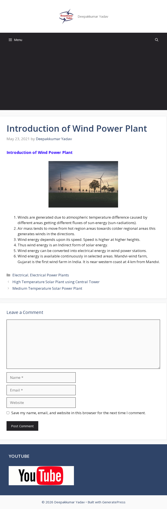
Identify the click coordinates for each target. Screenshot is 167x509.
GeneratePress (113, 502)
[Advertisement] (83, 79)
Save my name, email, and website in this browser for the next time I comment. (78, 412)
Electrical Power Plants (49, 274)
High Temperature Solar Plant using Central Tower (56, 281)
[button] (157, 40)
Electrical (20, 274)
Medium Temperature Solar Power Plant (47, 288)
